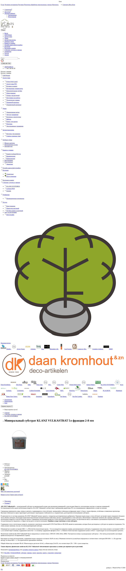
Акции (6, 55)
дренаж (29, 553)
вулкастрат (58, 553)
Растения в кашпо (10, 48)
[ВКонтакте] (1, 484)
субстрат (23, 553)
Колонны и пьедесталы (13, 117)
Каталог (6, 73)
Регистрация (12, 17)
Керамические (10, 156)
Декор (6, 38)
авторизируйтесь (14, 549)
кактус (45, 553)
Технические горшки (13, 100)
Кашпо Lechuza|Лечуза (13, 154)
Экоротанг (9, 164)
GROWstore (8, 35)
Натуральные (8, 160)
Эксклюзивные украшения (14, 126)
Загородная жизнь (10, 40)
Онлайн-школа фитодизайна (13, 45)
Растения (7, 46)
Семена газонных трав (13, 136)
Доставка (21, 4)
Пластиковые (8, 162)
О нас (2, 4)
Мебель (8, 119)
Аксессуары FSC (11, 84)
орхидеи (39, 553)
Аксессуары (8, 36)
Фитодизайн (10, 214)
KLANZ (7, 553)
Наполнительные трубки (14, 91)
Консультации (10, 206)
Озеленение (8, 399)
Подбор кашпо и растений (14, 211)
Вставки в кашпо (11, 86)
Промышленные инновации (15, 198)
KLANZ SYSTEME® (13, 186)
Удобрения (7, 51)
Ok (2, 569)
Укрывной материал (12, 102)
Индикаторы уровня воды (14, 88)
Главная (6, 412)
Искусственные (11, 176)
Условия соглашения (11, 4)
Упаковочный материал (13, 105)
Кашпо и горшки (9, 43)
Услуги (6, 53)
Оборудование (10, 93)
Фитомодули (8, 146)
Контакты (55, 4)
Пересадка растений (12, 208)
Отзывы (7, 503)
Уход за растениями (10, 212)
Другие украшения (12, 114)
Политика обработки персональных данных (38, 4)
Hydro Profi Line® (12, 81)
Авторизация (12, 15)
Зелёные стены (9, 41)
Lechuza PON (10, 188)
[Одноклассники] (3, 484)
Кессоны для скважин (13, 134)
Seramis (8, 191)
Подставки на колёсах (13, 98)
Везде (6, 33)
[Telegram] (7, 484)
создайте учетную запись (30, 549)
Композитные (10, 158)
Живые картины (9, 143)
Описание (7, 501)
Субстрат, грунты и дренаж (13, 50)
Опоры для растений (12, 95)
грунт (34, 553)
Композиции (8, 401)
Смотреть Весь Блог (69, 4)
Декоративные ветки (12, 112)
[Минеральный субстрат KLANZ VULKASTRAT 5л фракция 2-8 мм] (19, 461)
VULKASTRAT (15, 553)
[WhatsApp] (5, 484)
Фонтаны (9, 124)
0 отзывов (7, 465)
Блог (5, 403)
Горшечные (10, 174)
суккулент (51, 553)
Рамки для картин (12, 121)
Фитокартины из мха (11, 144)
